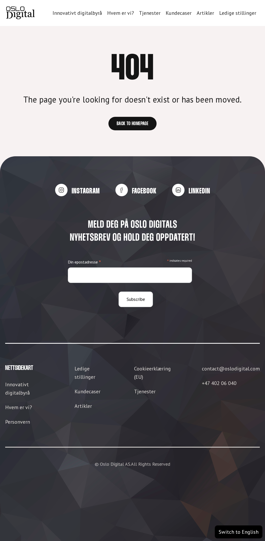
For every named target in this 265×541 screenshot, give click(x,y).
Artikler (205, 13)
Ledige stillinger (237, 13)
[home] (20, 12)
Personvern (17, 421)
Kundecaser (179, 13)
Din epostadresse (84, 262)
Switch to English (239, 532)
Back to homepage (132, 123)
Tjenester (149, 13)
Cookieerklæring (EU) (152, 372)
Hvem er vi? (120, 13)
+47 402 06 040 (219, 383)
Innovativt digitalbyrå (77, 13)
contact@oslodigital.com (231, 368)
